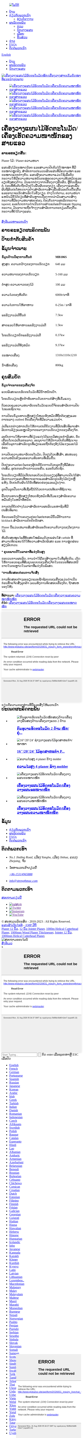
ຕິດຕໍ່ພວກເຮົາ (17, 48)
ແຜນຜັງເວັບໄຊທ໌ (12, 925)
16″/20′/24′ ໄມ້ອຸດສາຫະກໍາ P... (41, 751)
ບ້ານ (12, 11)
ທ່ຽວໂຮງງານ (25, 19)
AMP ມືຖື (30, 925)
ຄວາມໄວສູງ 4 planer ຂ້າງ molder (42, 766)
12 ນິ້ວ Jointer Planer (32, 928)
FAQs (13, 44)
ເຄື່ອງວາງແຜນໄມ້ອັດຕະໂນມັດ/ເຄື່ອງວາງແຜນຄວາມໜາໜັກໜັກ (43, 810)
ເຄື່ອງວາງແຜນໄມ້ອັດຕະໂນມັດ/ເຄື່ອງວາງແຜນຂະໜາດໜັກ (43, 787)
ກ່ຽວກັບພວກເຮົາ (20, 15)
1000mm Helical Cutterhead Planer (23, 936)
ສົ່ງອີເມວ (7, 943)
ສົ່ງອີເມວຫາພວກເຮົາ (15, 221)
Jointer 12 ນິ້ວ (63, 932)
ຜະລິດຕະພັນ (17, 22)
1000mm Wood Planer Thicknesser (32, 932)
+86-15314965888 (20, 874)
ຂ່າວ (12, 41)
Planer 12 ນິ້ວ (10, 928)
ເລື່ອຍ (20, 33)
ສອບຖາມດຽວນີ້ (12, 897)
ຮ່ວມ (20, 26)
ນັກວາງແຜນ (25, 30)
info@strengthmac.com (23, 880)
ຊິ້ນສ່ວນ (22, 37)
